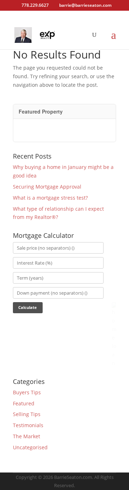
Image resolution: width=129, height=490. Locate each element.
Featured (23, 403)
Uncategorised (30, 447)
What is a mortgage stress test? (50, 197)
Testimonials (28, 425)
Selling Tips (26, 414)
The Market (26, 436)
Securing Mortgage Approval (47, 186)
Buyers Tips (27, 392)
